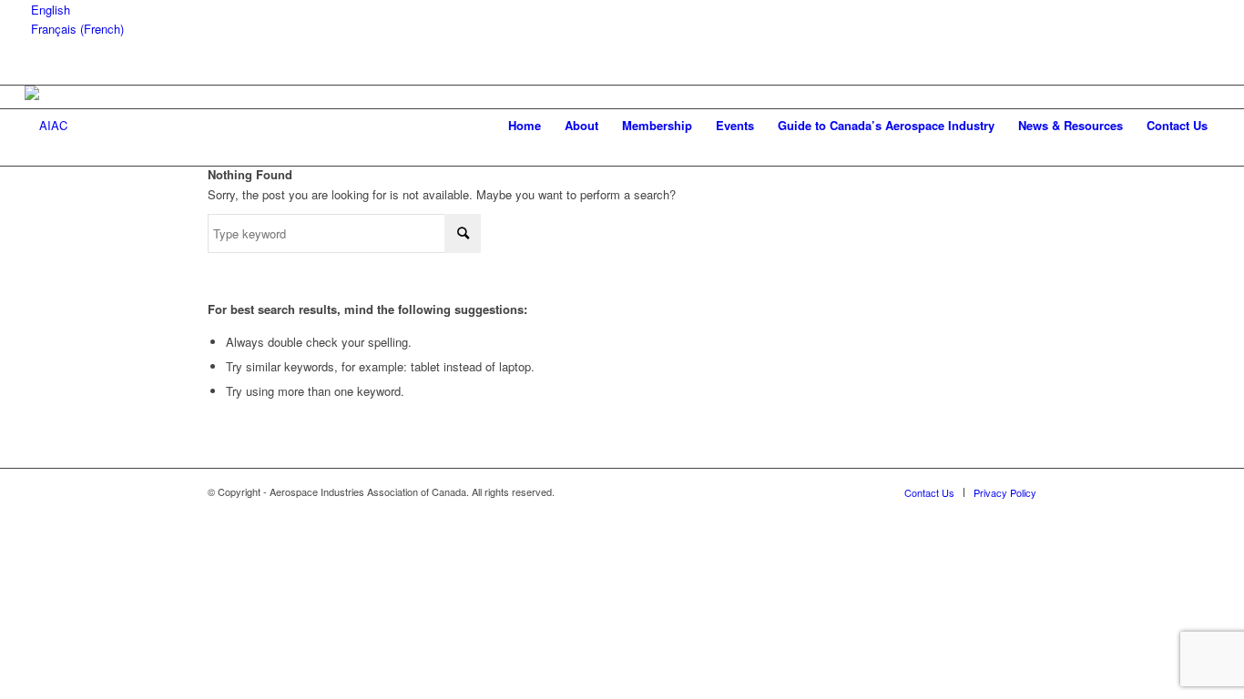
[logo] (46, 126)
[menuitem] (524, 126)
